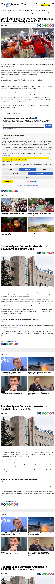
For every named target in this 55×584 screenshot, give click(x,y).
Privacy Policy (13, 128)
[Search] (53, 12)
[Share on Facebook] (38, 25)
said (52, 86)
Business (21, 10)
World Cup (19, 113)
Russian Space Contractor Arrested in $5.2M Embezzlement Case (24, 247)
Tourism (12, 113)
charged (14, 333)
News (4, 10)
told (8, 101)
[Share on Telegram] (43, 25)
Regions (15, 10)
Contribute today (45, 5)
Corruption (13, 341)
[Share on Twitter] (40, 25)
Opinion (27, 10)
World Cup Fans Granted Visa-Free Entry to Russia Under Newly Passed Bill (27, 20)
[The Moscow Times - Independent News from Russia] (14, 4)
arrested (18, 325)
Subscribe (49, 125)
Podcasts (37, 10)
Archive (44, 10)
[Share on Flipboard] (50, 25)
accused (8, 303)
